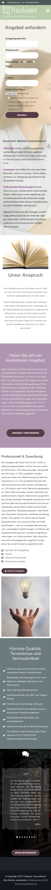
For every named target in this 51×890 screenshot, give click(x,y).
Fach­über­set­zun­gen (25, 155)
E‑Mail (8, 380)
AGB (44, 880)
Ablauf (6, 212)
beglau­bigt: (11, 61)
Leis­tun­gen (9, 169)
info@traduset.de (13, 2)
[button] (17, 837)
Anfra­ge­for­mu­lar (33, 376)
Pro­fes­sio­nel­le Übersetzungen (18, 187)
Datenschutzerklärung (26, 884)
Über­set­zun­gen (10, 190)
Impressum (34, 880)
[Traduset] (19, 11)
